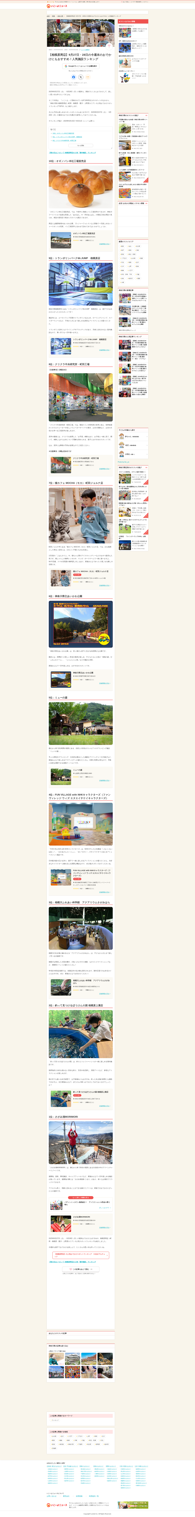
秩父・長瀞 (92, 1440)
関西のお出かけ (111, 1466)
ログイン (145, 2)
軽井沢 (131, 278)
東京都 (62, 1444)
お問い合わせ (51, 1496)
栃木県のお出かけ (86, 1481)
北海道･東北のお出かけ (54, 1466)
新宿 (96, 1436)
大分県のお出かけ (141, 1478)
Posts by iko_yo (123, 462)
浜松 (122, 278)
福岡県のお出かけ (141, 1469)
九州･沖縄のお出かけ (141, 1466)
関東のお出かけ (85, 1466)
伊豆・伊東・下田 (126, 274)
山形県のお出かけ (53, 1481)
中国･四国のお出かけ (126, 1466)
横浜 (53, 1440)
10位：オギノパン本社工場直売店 (63, 133)
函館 (138, 278)
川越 (83, 1440)
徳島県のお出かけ (126, 1488)
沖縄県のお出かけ (141, 1485)
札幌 (141, 258)
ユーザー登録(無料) (136, 2)
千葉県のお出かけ (86, 1474)
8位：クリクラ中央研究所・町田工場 (64, 140)
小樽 (122, 282)
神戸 (122, 250)
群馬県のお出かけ (86, 1478)
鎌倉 (61, 1440)
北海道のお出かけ (53, 1469)
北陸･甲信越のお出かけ (70, 1466)
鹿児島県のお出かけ (141, 1483)
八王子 (70, 1436)
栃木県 (107, 1444)
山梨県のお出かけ (69, 1471)
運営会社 (66, 1496)
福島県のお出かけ (53, 1483)
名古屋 (138, 246)
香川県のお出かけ (126, 1485)
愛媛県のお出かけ (126, 1481)
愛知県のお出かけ (99, 1469)
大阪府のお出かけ (112, 1469)
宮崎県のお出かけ (141, 1481)
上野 (88, 1436)
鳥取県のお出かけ (126, 1476)
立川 (103, 1436)
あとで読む (126, 2)
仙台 (130, 246)
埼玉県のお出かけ (86, 1476)
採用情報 (79, 1496)
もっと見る (80, 145)
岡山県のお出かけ (126, 1471)
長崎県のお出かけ (141, 1474)
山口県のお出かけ (126, 1474)
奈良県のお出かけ (112, 1476)
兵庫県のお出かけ (112, 1474)
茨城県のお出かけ (86, 1483)
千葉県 (80, 1444)
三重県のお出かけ (99, 1474)
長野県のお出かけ (69, 1469)
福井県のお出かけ (69, 1481)
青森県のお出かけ (53, 1474)
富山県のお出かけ (69, 1478)
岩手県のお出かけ (53, 1476)
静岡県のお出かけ (99, 1476)
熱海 (137, 266)
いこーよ (51, 2)
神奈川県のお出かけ (86, 1471)
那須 (53, 1444)
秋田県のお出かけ (53, 1478)
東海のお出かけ (98, 1466)
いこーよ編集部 (85, 49)
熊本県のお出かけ (141, 1476)
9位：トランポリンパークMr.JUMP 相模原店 (67, 137)
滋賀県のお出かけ (112, 1481)
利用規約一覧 (94, 1496)
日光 (102, 1440)
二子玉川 (79, 1436)
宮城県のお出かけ (53, 1471)
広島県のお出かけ (126, 1469)
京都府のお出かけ (112, 1471)
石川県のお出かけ (69, 1476)
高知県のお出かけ (126, 1483)
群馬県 (98, 1444)
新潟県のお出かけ (69, 1474)
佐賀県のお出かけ (141, 1471)
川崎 (75, 1440)
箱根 (68, 1440)
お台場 (54, 1436)
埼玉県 (89, 1444)
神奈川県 (71, 1444)
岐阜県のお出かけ (99, 1471)
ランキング (55, 1420)
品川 (62, 1436)
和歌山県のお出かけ (112, 1478)
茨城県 (54, 1448)
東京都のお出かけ (86, 1469)
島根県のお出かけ (126, 1478)
